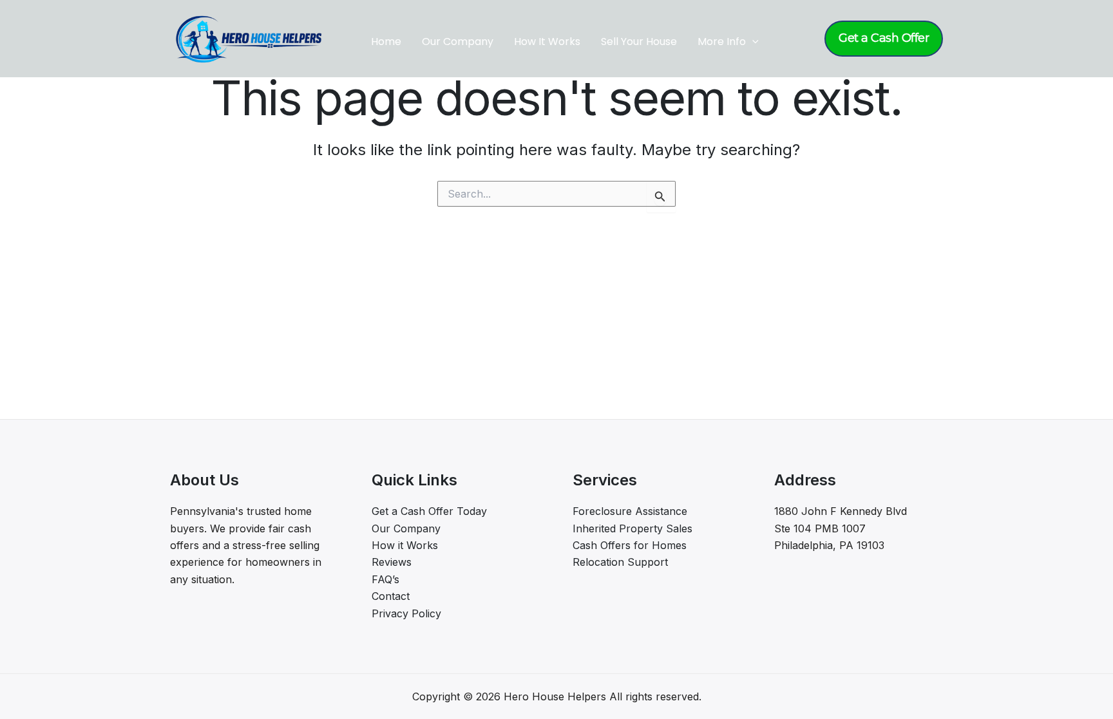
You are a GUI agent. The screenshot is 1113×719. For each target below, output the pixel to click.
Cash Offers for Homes (630, 545)
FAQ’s (385, 579)
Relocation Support (620, 562)
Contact (391, 596)
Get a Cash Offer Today (429, 511)
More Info (722, 41)
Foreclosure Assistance (630, 511)
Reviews (392, 562)
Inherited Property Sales (632, 528)
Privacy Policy (406, 613)
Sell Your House (639, 41)
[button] (752, 41)
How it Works (405, 545)
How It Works (547, 41)
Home (386, 41)
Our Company (457, 41)
